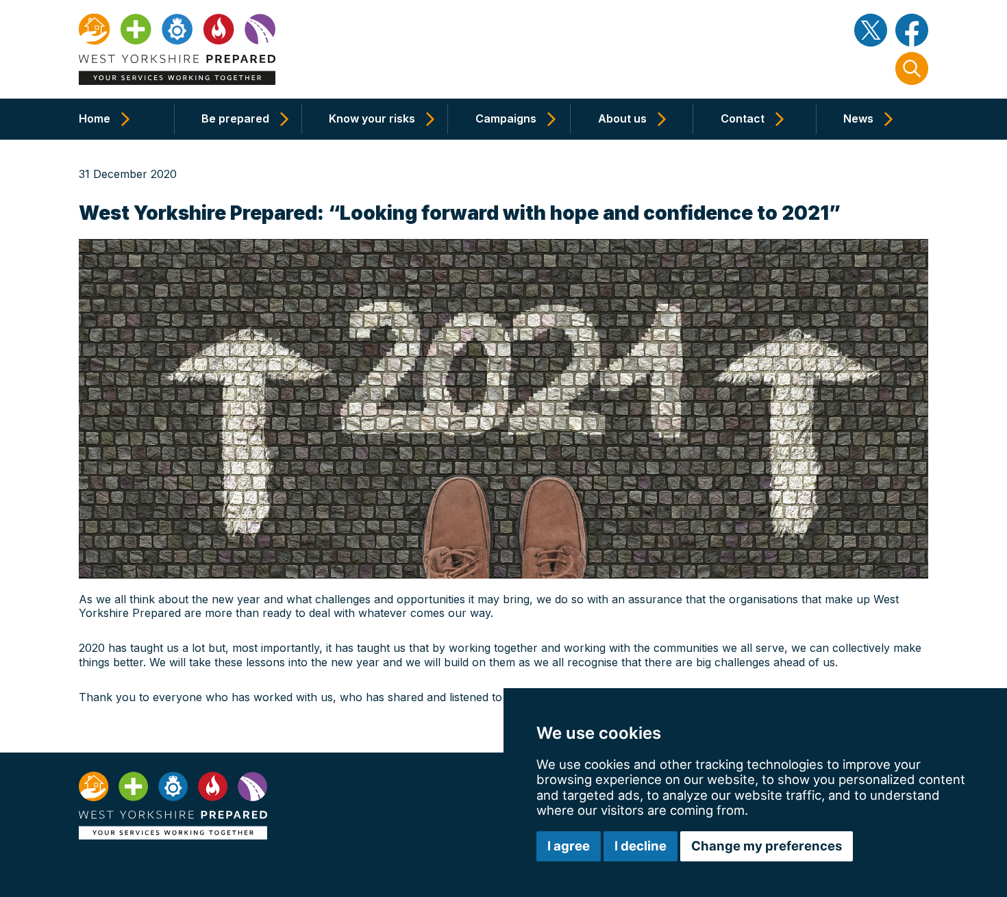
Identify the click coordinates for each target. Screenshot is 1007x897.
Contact (742, 118)
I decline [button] (640, 845)
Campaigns (505, 118)
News (858, 118)
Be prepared (235, 118)
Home (94, 118)
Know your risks (372, 118)
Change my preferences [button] (766, 845)
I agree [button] (568, 845)
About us (622, 118)
